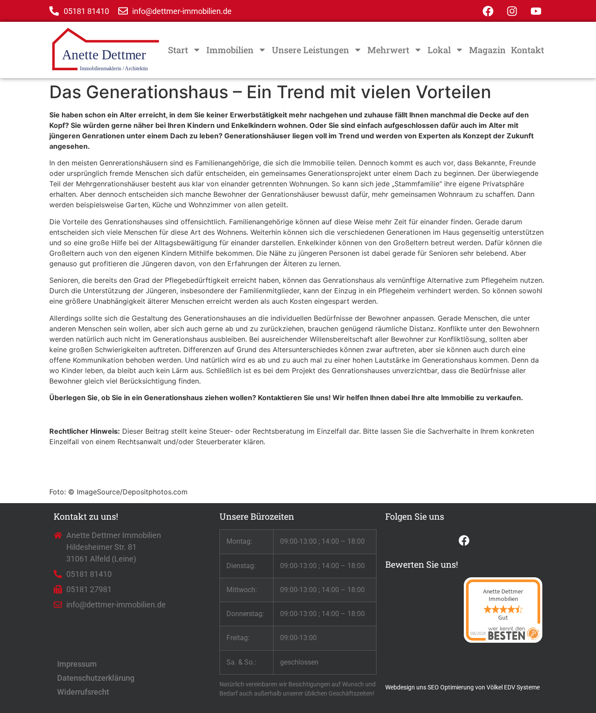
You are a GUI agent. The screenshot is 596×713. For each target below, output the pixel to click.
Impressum (77, 663)
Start (178, 49)
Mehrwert (388, 49)
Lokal (439, 49)
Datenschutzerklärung (95, 677)
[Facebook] (488, 11)
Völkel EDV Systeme (513, 687)
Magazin (487, 49)
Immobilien (229, 49)
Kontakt (527, 49)
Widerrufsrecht (83, 691)
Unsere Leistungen (310, 49)
